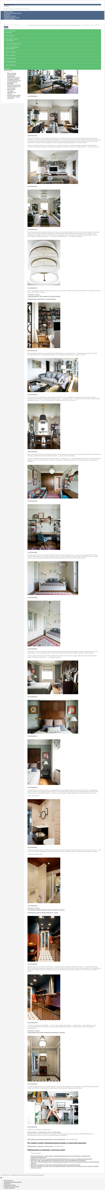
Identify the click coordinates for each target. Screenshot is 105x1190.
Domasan (6, 6)
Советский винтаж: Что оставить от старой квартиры (43, 296)
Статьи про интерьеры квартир (12, 13)
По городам (42, 25)
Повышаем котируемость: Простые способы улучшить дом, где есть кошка (14, 86)
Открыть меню (9, 4)
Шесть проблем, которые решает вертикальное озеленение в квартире (13, 75)
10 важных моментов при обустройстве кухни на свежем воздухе (14, 80)
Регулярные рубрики (10, 16)
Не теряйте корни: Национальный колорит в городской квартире (56, 1143)
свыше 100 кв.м (58, 25)
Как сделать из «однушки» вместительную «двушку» (11, 91)
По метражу (7, 14)
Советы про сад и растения (11, 17)
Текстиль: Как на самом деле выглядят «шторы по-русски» (14, 97)
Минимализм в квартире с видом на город (46, 1150)
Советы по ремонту (9, 19)
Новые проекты (8, 11)
